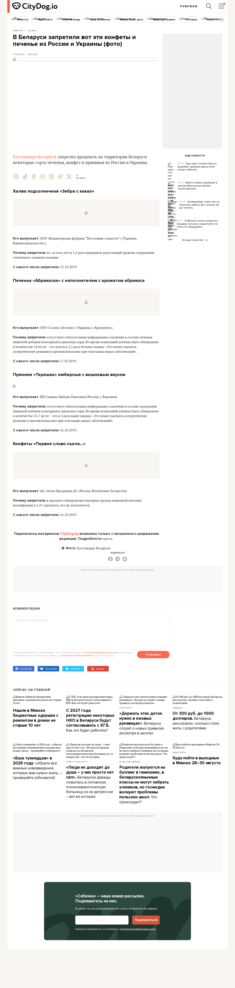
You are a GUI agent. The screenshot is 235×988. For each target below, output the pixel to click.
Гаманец (177, 707)
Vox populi (125, 707)
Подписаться (146, 920)
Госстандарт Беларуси (34, 157)
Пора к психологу (77, 761)
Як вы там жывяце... (130, 761)
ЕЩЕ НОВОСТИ (195, 155)
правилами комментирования (77, 655)
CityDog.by (69, 534)
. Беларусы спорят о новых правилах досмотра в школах (141, 723)
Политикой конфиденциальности (137, 929)
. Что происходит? (144, 785)
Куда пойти (179, 752)
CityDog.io (19, 54)
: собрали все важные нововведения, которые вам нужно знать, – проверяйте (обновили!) (37, 768)
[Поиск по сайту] (209, 6)
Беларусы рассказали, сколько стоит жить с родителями (196, 721)
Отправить (153, 654)
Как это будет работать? (90, 720)
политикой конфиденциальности (100, 652)
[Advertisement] (192, 63)
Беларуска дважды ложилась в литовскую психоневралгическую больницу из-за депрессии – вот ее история (90, 782)
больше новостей (193, 240)
